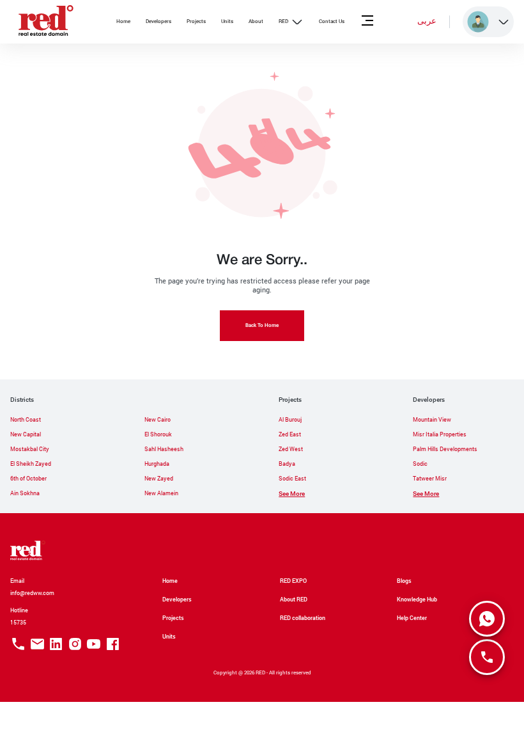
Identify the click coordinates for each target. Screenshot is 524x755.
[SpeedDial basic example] (487, 619)
